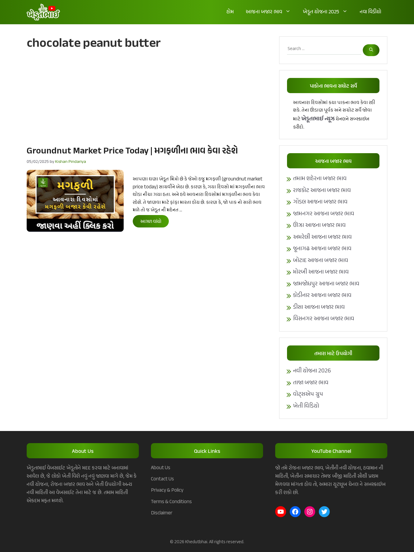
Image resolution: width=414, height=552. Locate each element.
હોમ (230, 12)
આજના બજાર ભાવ (264, 12)
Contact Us (162, 479)
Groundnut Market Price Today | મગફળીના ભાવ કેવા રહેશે (132, 151)
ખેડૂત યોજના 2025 (321, 12)
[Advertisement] (147, 97)
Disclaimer (161, 513)
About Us (160, 468)
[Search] (371, 50)
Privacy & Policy (167, 490)
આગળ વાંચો (150, 222)
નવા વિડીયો (370, 12)
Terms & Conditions (171, 502)
